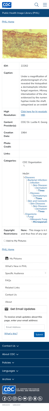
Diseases (30, 177)
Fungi (31, 216)
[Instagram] (14, 398)
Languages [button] (9, 370)
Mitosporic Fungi (39, 219)
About (8, 301)
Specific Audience (14, 273)
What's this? (11, 333)
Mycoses (34, 193)
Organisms (31, 214)
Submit (39, 334)
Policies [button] (6, 362)
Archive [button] (6, 379)
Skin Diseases (37, 203)
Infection (34, 182)
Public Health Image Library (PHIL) (20, 13)
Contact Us (11, 294)
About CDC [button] (9, 354)
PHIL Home (8, 21)
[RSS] (40, 398)
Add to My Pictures (15, 240)
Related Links (12, 287)
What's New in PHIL (16, 266)
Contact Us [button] (9, 345)
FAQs (8, 280)
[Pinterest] (30, 398)
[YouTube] (25, 398)
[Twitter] (9, 398)
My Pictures (15, 258)
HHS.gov (6, 405)
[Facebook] (4, 398)
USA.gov (16, 405)
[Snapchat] (35, 398)
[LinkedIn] (20, 398)
